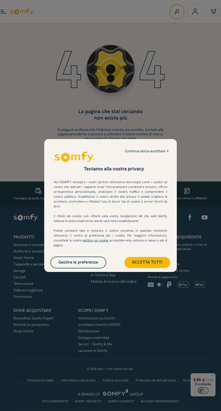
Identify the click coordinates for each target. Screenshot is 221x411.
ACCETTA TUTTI (147, 262)
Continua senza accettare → (147, 151)
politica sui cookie (96, 240)
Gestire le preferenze (78, 262)
